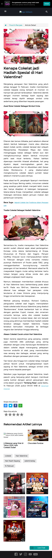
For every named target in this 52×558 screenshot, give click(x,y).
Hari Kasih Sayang (12, 461)
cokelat (8, 456)
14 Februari (9, 466)
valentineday (29, 461)
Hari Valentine (21, 456)
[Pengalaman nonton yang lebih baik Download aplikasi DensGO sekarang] (23, 7)
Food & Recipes (15, 25)
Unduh (47, 4)
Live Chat (41, 548)
